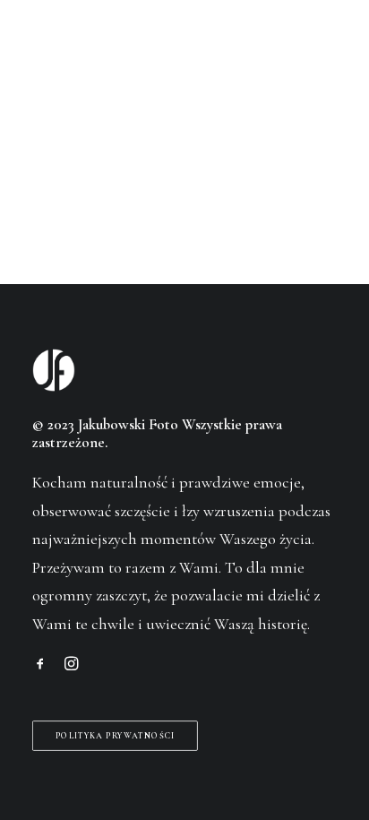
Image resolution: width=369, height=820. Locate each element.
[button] (328, 49)
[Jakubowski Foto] (57, 48)
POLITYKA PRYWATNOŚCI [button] (116, 735)
